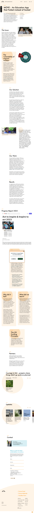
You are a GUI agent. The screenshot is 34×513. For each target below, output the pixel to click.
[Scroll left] (28, 378)
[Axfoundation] (6, 1)
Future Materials (23, 493)
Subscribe (12, 478)
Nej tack (14, 258)
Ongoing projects (8, 377)
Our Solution (22, 14)
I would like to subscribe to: (14, 470)
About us (26, 503)
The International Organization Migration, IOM (16, 104)
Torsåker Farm (22, 495)
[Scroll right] (30, 378)
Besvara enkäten (20, 258)
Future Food (22, 491)
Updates (26, 498)
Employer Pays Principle (8, 76)
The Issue (22, 13)
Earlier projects (14, 377)
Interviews (19, 498)
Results (22, 17)
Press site (26, 501)
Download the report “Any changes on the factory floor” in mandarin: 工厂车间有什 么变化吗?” (17, 285)
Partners (22, 18)
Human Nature (20, 501)
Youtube (2, 503)
